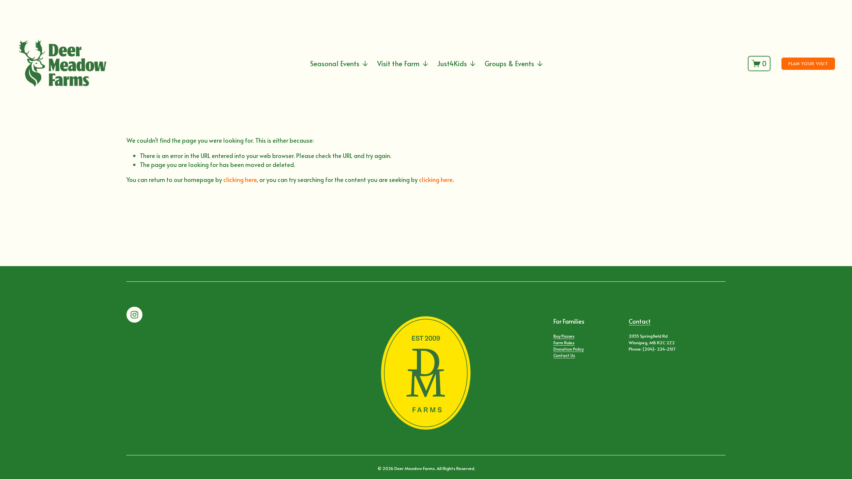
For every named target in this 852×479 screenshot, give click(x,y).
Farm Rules (563, 343)
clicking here (240, 179)
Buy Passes (563, 336)
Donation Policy (568, 349)
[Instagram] (134, 315)
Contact (640, 321)
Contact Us (564, 355)
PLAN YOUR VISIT (808, 64)
